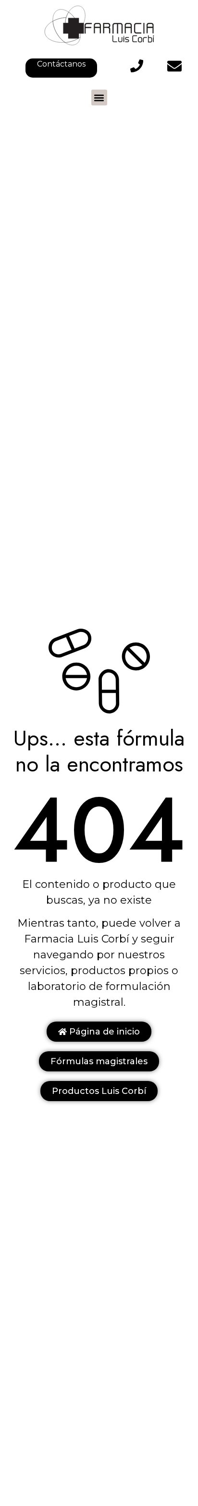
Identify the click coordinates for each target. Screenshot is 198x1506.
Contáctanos (61, 64)
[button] (99, 97)
